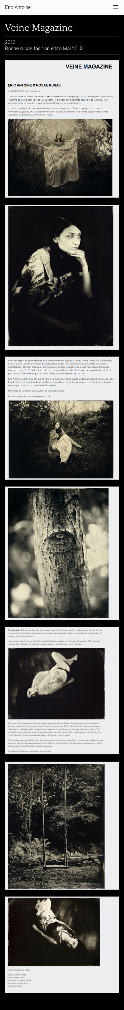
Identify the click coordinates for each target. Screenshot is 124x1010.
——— (116, 7)
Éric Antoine (18, 7)
